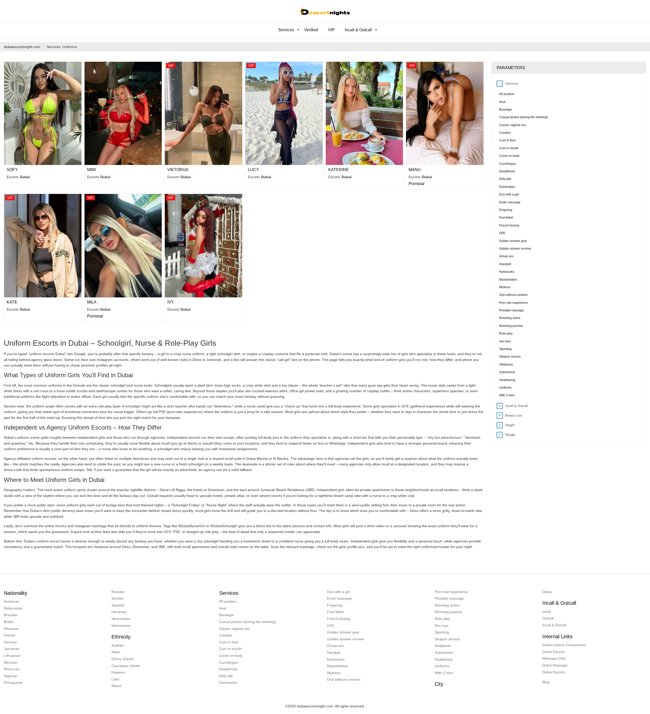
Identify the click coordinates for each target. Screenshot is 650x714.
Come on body (231, 656)
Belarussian (13, 608)
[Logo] (325, 11)
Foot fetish (335, 612)
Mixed (116, 686)
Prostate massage (449, 598)
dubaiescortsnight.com (22, 47)
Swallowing (443, 659)
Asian (115, 652)
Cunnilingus (228, 662)
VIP (331, 30)
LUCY (253, 170)
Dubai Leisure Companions (564, 645)
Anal (222, 608)
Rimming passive (448, 612)
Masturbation (337, 666)
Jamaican (11, 649)
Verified (311, 30)
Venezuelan (120, 619)
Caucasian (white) (125, 666)
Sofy (12, 170)
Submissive (444, 652)
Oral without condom (343, 679)
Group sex (335, 646)
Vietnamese (121, 626)
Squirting (442, 632)
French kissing (338, 619)
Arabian (117, 645)
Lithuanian (12, 656)
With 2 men (444, 673)
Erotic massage (339, 598)
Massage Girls (553, 658)
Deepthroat (228, 669)
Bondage (226, 615)
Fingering (334, 605)
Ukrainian (119, 612)
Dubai (547, 592)
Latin (115, 679)
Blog (545, 682)
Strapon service (447, 639)
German (10, 642)
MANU (415, 170)
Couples (225, 635)
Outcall (548, 618)
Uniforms (442, 666)
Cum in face (228, 642)
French (9, 635)
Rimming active (447, 605)
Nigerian (10, 676)
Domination (228, 682)
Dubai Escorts (553, 652)
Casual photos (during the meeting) (247, 622)
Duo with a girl (338, 592)
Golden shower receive (345, 639)
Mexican (10, 662)
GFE (330, 626)
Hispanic (118, 672)
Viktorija (177, 170)
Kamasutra (336, 659)
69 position (228, 601)
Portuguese (13, 682)
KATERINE (338, 170)
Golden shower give (343, 632)
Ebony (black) (122, 659)
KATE (12, 302)
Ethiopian (11, 629)
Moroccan (12, 669)
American (11, 601)
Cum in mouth (230, 649)
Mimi (91, 170)
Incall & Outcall (554, 625)
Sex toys (441, 626)
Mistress (333, 673)
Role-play (442, 619)
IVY (170, 302)
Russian (117, 592)
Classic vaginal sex (234, 629)
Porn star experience (451, 592)
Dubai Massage (554, 665)
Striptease (443, 646)
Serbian (117, 598)
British (9, 622)
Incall (546, 612)
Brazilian (11, 615)
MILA (91, 302)
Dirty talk (226, 676)
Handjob (333, 652)
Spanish (117, 605)
